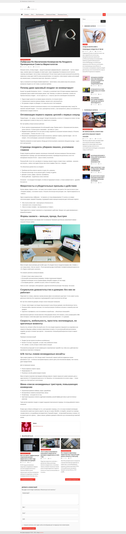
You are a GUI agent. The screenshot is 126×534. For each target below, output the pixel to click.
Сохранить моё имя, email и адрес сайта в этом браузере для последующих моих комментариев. (46, 525)
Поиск (84, 19)
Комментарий (26, 493)
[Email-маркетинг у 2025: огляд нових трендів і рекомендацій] (86, 168)
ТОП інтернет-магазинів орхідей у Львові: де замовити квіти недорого (97, 100)
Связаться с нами (50, 14)
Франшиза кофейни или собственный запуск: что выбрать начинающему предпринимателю (97, 81)
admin (30, 67)
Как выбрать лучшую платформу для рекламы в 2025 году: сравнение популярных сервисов (73, 479)
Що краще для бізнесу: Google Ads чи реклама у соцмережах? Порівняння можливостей (98, 159)
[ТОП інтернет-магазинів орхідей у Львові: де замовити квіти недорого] (86, 98)
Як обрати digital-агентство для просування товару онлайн (93, 134)
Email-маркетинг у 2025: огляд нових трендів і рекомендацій (98, 169)
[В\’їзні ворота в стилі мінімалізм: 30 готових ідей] (86, 90)
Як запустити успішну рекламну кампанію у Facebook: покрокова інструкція (98, 178)
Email (24, 513)
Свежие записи (90, 26)
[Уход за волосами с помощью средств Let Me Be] (94, 35)
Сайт (24, 519)
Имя (24, 507)
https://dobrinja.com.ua (38, 426)
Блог (32, 14)
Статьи (85, 44)
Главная (26, 14)
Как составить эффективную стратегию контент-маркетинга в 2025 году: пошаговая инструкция (29, 457)
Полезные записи (91, 110)
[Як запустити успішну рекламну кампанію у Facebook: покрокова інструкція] (86, 176)
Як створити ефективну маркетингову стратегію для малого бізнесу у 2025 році (70, 454)
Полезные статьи (62, 14)
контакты (41, 532)
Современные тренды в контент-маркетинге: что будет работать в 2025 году (28, 479)
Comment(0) (37, 67)
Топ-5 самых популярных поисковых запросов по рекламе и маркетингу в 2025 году (50, 454)
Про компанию (40, 14)
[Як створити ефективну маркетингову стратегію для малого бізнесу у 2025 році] (70, 443)
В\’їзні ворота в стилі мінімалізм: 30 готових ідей (98, 90)
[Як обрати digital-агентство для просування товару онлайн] (94, 120)
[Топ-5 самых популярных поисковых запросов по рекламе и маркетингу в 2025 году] (50, 443)
